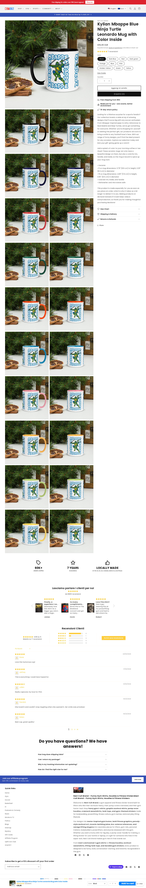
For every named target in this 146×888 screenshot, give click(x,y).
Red (123, 59)
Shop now (90, 2)
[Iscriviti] (38, 866)
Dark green (134, 59)
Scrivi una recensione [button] (113, 638)
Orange (102, 63)
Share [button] (101, 225)
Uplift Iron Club (10, 842)
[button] (20, 9)
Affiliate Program (11, 838)
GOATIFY (8, 845)
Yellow (128, 68)
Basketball (9, 803)
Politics (7, 821)
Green (118, 68)
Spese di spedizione (115, 48)
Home (7, 793)
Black (102, 59)
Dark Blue (112, 59)
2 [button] (72, 729)
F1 (5, 807)
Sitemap (8, 828)
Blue (112, 63)
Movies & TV (9, 817)
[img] (73, 591)
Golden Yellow (105, 68)
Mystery (8, 831)
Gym (7, 796)
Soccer (7, 800)
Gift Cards (9, 835)
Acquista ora (119, 94)
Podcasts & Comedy (12, 810)
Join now (137, 779)
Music (7, 814)
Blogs (7, 824)
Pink (120, 63)
